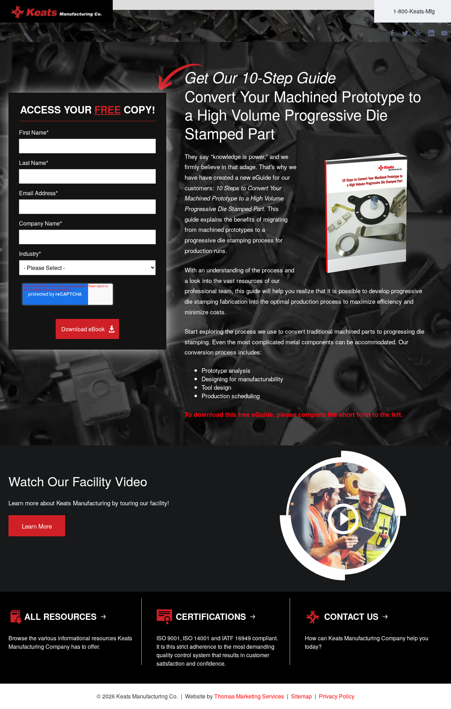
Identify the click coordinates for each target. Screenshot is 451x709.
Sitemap (301, 696)
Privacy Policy (336, 696)
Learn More (37, 526)
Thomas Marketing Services (249, 696)
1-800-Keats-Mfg (414, 11)
